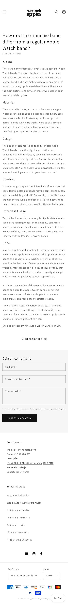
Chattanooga (34, 462)
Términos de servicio (17, 532)
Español (49, 575)
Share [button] (9, 61)
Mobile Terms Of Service (19, 539)
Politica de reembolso (18, 517)
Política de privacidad (18, 510)
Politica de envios (16, 525)
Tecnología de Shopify (42, 599)
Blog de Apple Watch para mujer (24, 502)
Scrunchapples (29, 599)
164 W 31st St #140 (17, 462)
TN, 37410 (48, 462)
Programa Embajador (18, 495)
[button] (4, 12)
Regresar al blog (36, 339)
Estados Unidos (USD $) (22, 575)
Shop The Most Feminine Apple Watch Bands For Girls (32, 325)
